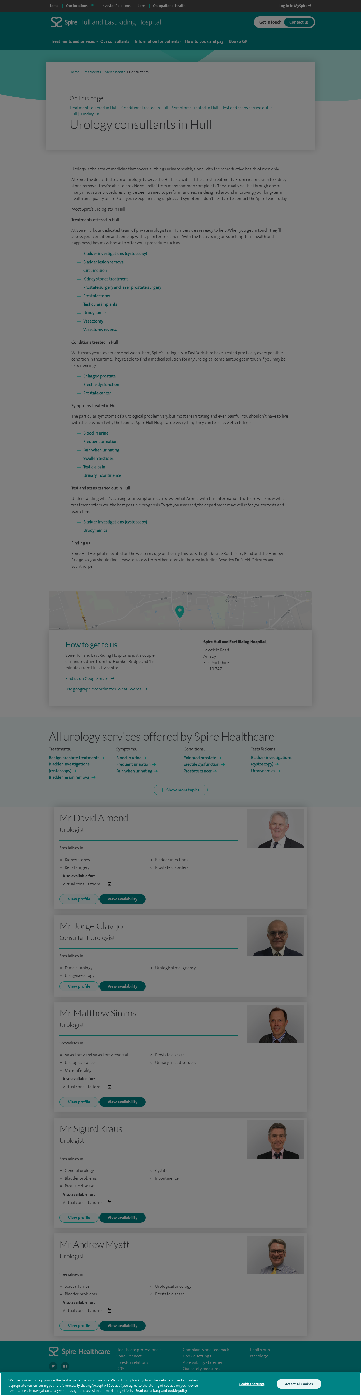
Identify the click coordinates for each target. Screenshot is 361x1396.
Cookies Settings (251, 1383)
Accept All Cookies (299, 1383)
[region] (180, 1384)
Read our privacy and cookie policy (161, 1390)
